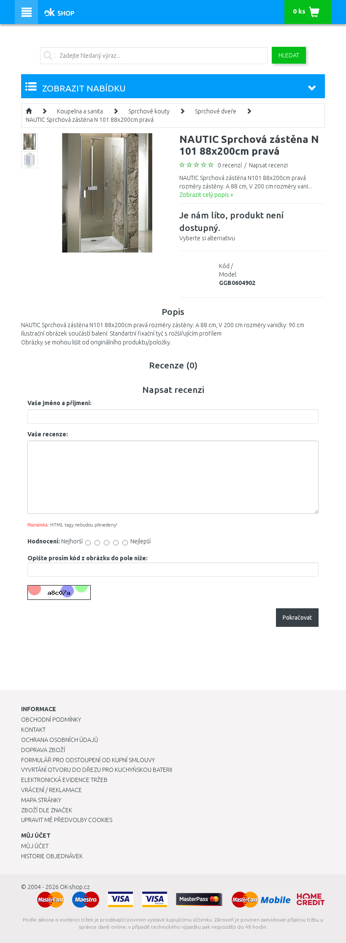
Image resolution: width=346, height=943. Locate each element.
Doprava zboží (43, 750)
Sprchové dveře (215, 111)
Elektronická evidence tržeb (64, 779)
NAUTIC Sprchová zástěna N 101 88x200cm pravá (90, 119)
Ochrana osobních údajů (59, 739)
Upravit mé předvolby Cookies (66, 820)
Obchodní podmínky (51, 719)
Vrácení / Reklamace (51, 790)
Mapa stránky (41, 800)
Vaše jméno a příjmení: (59, 403)
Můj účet (35, 846)
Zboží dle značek (46, 810)
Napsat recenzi (268, 165)
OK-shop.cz (75, 887)
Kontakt (33, 729)
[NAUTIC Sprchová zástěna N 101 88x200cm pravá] (107, 192)
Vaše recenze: (47, 434)
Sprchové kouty (149, 111)
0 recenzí (230, 165)
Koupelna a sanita (80, 111)
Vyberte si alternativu (231, 226)
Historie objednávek (52, 856)
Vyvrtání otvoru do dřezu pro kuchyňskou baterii (96, 769)
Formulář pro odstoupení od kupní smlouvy (88, 760)
